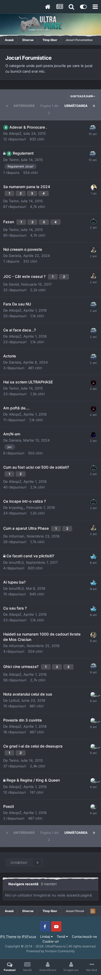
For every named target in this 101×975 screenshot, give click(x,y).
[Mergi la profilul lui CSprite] (93, 435)
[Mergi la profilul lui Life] (93, 807)
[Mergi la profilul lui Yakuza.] (94, 187)
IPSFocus (29, 937)
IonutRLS (16, 562)
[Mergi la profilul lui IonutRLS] (93, 222)
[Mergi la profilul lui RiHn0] (93, 695)
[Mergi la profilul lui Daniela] (93, 383)
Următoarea (76, 106)
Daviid (14, 284)
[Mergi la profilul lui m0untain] (93, 635)
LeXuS (14, 700)
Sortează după (81, 96)
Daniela (15, 255)
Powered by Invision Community (50, 951)
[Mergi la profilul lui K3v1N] (93, 557)
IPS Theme (8, 937)
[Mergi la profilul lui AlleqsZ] (93, 128)
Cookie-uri (51, 941)
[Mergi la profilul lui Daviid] (93, 250)
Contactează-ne (84, 937)
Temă (61, 937)
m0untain (17, 536)
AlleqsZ (15, 133)
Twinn (14, 160)
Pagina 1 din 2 (49, 109)
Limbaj (45, 937)
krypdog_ (16, 507)
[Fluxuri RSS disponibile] (92, 911)
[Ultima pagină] (94, 106)
